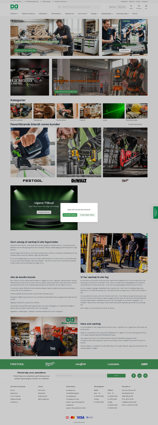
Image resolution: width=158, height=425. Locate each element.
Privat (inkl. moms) (70, 215)
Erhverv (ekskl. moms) (87, 215)
